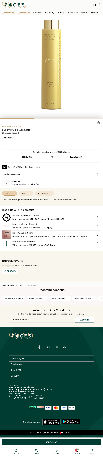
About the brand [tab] (44, 193)
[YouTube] (48, 347)
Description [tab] (9, 193)
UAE (65, 432)
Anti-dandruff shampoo (84, 298)
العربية (70, 432)
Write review (10, 271)
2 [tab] (51, 118)
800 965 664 (20, 398)
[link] (61, 12)
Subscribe (84, 319)
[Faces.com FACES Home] (14, 5)
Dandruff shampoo (37, 298)
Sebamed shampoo (60, 298)
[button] (8, 12)
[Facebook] (39, 347)
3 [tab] (86, 118)
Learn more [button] (34, 167)
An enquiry (39, 398)
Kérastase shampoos (14, 298)
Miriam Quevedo (11, 126)
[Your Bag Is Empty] (99, 5)
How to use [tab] (26, 193)
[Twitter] (64, 346)
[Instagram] (56, 347)
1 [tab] (17, 118)
